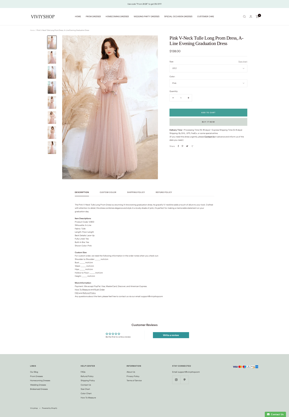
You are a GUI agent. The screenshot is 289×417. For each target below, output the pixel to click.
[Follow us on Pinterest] (184, 380)
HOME (78, 16)
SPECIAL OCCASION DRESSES (178, 16)
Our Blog (34, 372)
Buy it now (208, 122)
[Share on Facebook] (178, 146)
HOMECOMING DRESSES (117, 16)
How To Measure (82, 289)
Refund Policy (164, 192)
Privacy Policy (133, 376)
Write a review (171, 335)
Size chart (242, 61)
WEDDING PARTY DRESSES (146, 16)
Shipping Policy (136, 192)
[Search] (244, 16)
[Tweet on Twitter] (187, 146)
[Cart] (257, 16)
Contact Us (86, 385)
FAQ (77, 293)
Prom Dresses (36, 376)
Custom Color (108, 192)
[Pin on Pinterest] (182, 146)
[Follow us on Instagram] (176, 380)
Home (32, 30)
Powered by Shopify (49, 408)
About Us (131, 372)
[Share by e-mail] (192, 146)
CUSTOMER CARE (205, 16)
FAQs (83, 372)
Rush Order (99, 289)
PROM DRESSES (93, 16)
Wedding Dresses (38, 385)
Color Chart (86, 393)
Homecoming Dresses (40, 380)
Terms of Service (134, 380)
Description (82, 192)
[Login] (250, 16)
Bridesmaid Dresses (39, 389)
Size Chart (85, 389)
